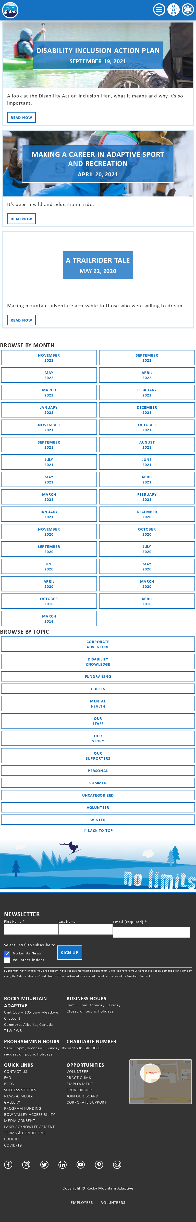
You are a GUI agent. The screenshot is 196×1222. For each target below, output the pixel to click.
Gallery (12, 1102)
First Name (14, 921)
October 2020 (147, 531)
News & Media (18, 1096)
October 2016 (49, 601)
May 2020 (146, 566)
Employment (80, 1083)
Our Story (98, 738)
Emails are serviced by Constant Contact (123, 976)
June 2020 (49, 566)
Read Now (21, 117)
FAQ (7, 1077)
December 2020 (147, 514)
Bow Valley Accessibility (29, 1114)
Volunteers (113, 1202)
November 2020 (49, 531)
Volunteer (98, 807)
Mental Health (98, 703)
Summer (98, 783)
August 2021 (147, 444)
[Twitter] (44, 1165)
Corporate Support (87, 1102)
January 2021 (49, 514)
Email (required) (130, 921)
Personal (98, 770)
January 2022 (49, 409)
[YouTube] (81, 1165)
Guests (98, 688)
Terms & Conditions (24, 1132)
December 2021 (147, 409)
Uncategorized (98, 795)
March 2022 (49, 392)
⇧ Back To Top (98, 830)
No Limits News (27, 953)
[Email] (117, 1165)
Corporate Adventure (98, 644)
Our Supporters (98, 755)
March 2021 (49, 496)
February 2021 (147, 496)
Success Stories (20, 1089)
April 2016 (147, 601)
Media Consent (19, 1120)
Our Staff (98, 720)
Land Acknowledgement (29, 1126)
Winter (98, 819)
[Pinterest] (99, 1165)
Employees (82, 1202)
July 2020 (146, 549)
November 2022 (49, 357)
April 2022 (147, 375)
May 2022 (48, 375)
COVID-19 (13, 1145)
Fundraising (98, 676)
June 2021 (147, 462)
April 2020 (49, 583)
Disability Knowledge (98, 661)
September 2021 (49, 444)
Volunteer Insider (29, 959)
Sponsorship (79, 1089)
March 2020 (147, 583)
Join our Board (82, 1096)
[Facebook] (8, 1165)
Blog (9, 1083)
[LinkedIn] (62, 1165)
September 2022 (147, 357)
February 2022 (147, 392)
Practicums (79, 1077)
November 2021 (49, 427)
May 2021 (48, 479)
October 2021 (147, 427)
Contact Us (15, 1071)
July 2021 (48, 462)
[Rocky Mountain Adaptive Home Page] (10, 10)
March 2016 (49, 618)
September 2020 (49, 549)
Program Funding (22, 1108)
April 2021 (147, 479)
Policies (12, 1139)
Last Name (67, 921)
